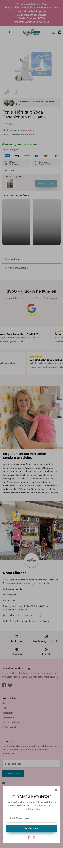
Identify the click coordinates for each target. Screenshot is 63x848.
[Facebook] (29, 837)
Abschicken (31, 828)
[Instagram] (34, 837)
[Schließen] (56, 790)
